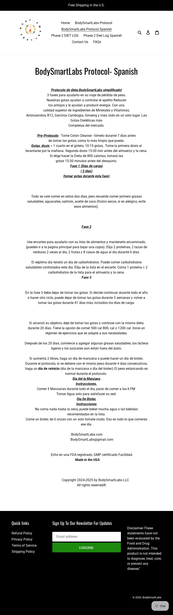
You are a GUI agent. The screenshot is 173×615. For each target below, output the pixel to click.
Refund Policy (22, 533)
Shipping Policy (23, 552)
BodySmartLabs (151, 597)
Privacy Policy (22, 539)
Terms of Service (24, 545)
